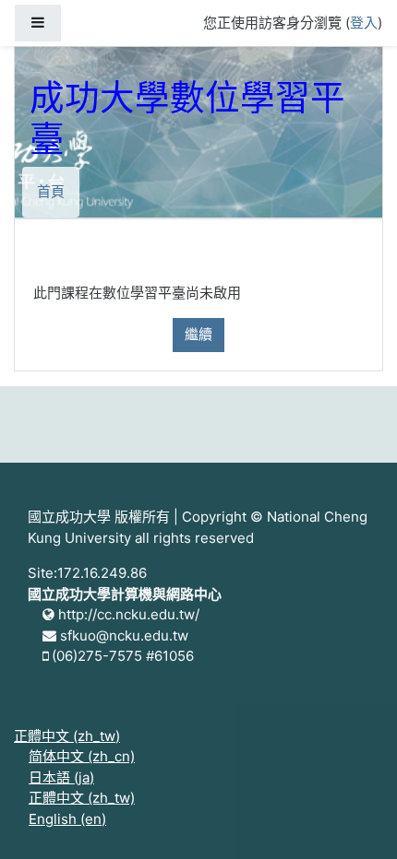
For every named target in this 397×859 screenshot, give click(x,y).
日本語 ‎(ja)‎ (61, 777)
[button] (355, 819)
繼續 (198, 334)
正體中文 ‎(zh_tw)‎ (67, 736)
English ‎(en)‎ (67, 819)
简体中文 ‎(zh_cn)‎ (82, 756)
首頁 (51, 191)
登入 (364, 22)
